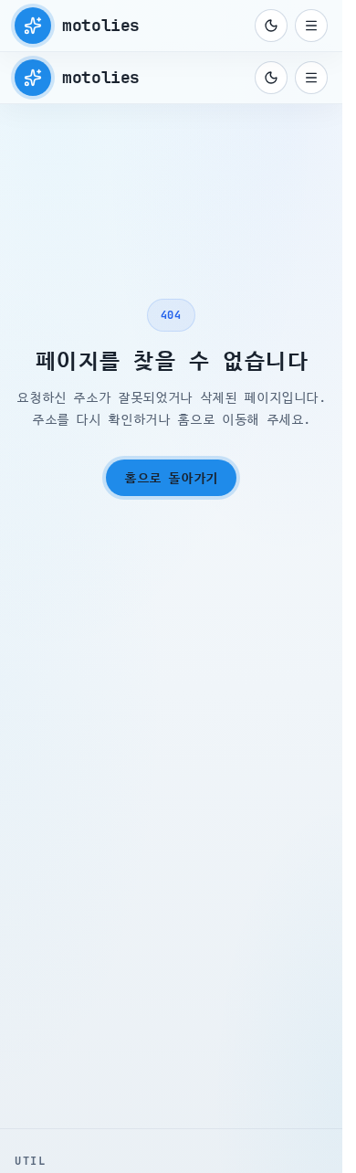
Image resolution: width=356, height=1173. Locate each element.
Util (31, 1161)
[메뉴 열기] (311, 25)
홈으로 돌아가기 (171, 478)
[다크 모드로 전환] (271, 25)
